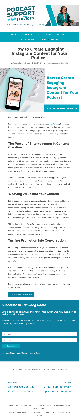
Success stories (44, 35)
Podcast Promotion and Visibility (57, 63)
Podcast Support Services (21, 63)
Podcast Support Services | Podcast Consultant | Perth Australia (33, 412)
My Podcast (61, 35)
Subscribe (11, 346)
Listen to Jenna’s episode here (21, 295)
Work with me (27, 35)
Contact (54, 40)
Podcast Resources (28, 40)
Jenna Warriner (53, 124)
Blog (44, 40)
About (13, 35)
